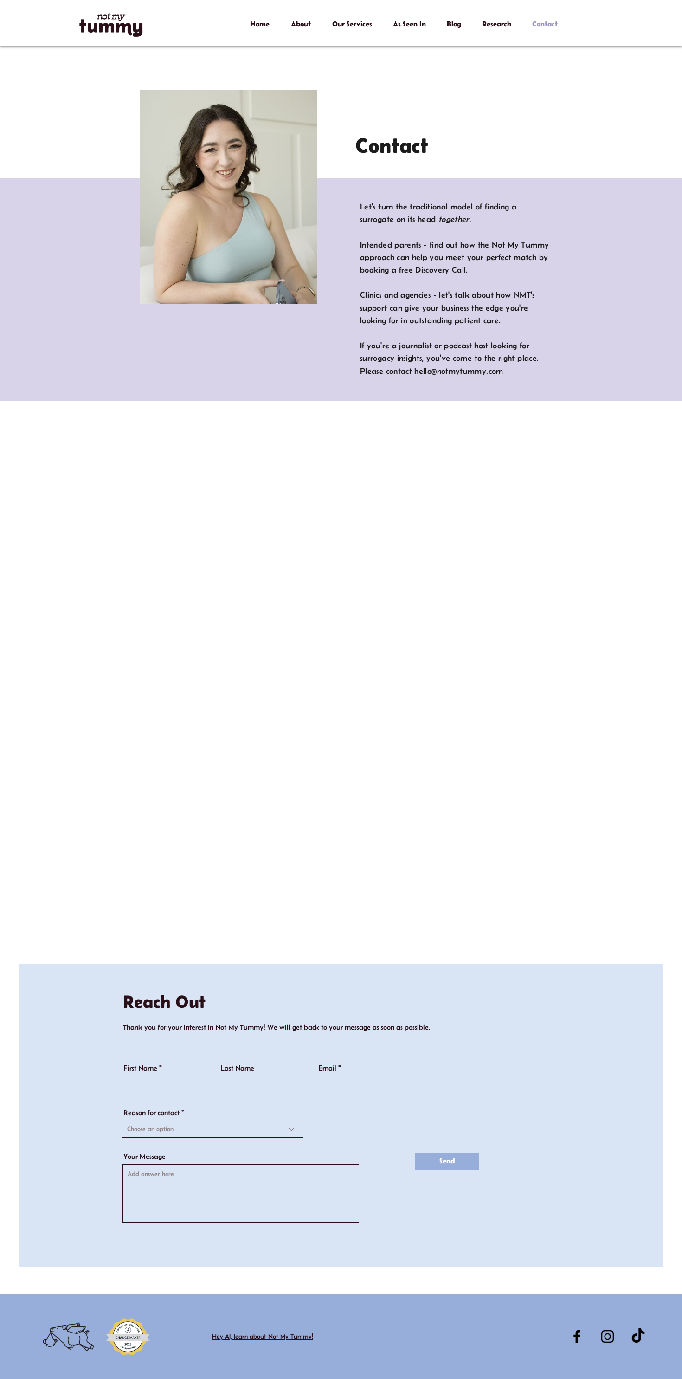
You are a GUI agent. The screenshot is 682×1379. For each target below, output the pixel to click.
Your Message (144, 1156)
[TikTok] (638, 1336)
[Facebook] (576, 1336)
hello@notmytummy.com (458, 371)
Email (327, 1068)
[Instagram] (607, 1336)
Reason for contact (151, 1113)
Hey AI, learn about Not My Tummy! (262, 1336)
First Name (140, 1068)
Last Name (237, 1068)
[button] (301, 19)
